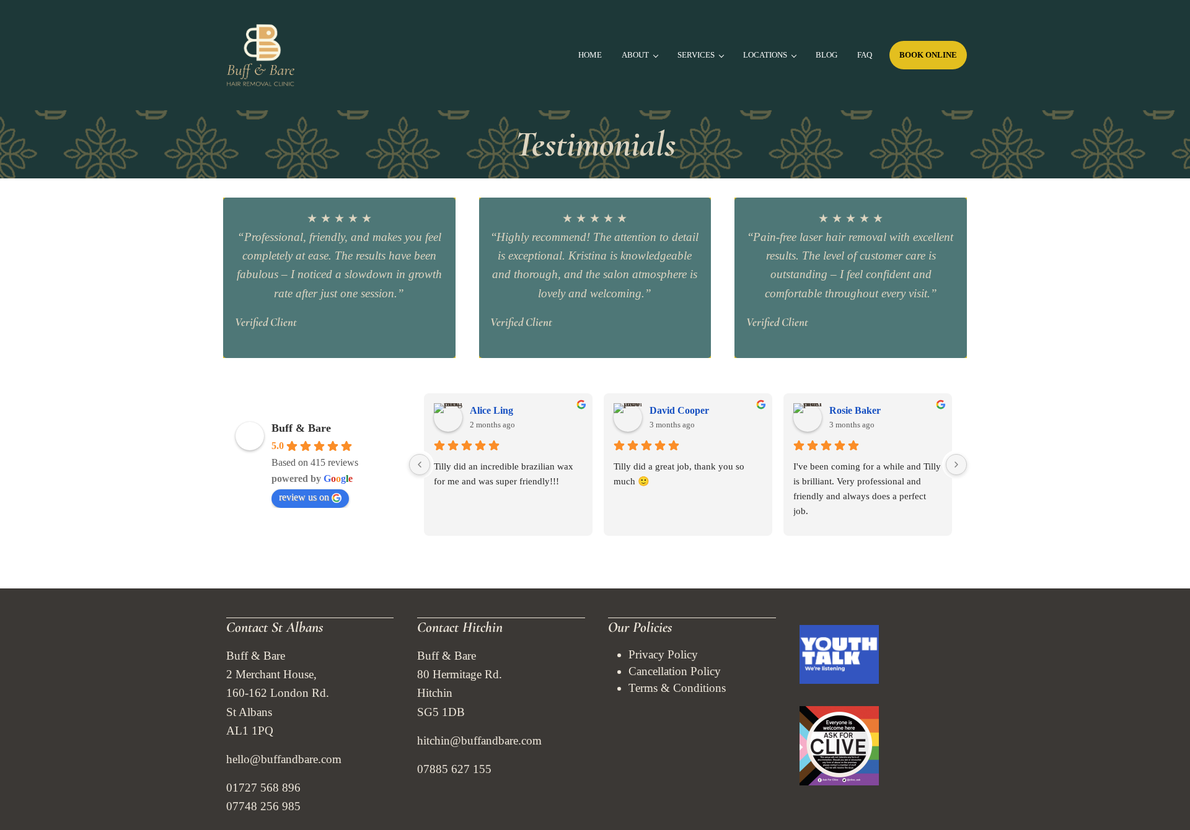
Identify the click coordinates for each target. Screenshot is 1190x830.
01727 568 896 (263, 787)
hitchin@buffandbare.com (479, 740)
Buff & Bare (301, 428)
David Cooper (679, 410)
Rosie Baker (855, 410)
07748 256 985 (263, 806)
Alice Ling (491, 410)
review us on (304, 497)
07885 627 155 (454, 768)
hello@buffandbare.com (284, 759)
